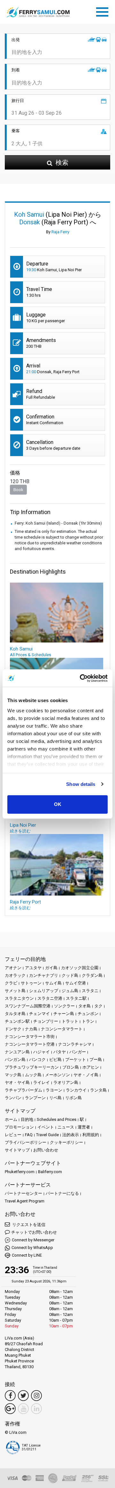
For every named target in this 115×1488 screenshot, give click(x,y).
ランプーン (35, 1097)
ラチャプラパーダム (23, 1090)
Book (18, 489)
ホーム (11, 1119)
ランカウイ (76, 1090)
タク (98, 1006)
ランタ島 (98, 1090)
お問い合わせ (45, 1150)
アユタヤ (33, 967)
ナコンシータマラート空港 (30, 1044)
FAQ (29, 1134)
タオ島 (84, 1006)
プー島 (95, 1059)
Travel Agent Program (24, 1201)
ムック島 (33, 1074)
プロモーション (19, 1127)
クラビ (11, 983)
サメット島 (15, 990)
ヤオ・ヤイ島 (17, 1082)
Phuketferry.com (19, 1171)
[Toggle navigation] (103, 11)
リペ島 (55, 1097)
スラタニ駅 (76, 998)
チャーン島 (63, 1013)
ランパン (13, 1097)
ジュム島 (70, 990)
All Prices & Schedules (30, 654)
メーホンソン (57, 1074)
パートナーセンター (23, 1193)
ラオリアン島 (65, 1082)
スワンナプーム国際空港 (27, 1006)
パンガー (77, 1051)
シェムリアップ (43, 990)
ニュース (65, 1127)
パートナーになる (62, 1193)
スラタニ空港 (49, 998)
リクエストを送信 (28, 1224)
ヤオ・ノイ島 (85, 1074)
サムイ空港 (75, 983)
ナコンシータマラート (61, 1029)
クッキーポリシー (66, 1142)
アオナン (13, 967)
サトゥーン (31, 983)
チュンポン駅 (17, 1021)
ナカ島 (31, 1029)
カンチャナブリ (43, 975)
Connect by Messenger (33, 1240)
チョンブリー (45, 1021)
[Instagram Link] (36, 1395)
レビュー (13, 1134)
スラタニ (90, 990)
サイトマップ (17, 1150)
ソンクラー (64, 1006)
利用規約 (90, 1134)
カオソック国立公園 (79, 967)
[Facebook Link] (10, 1395)
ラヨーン (54, 1090)
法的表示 (70, 1134)
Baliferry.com (50, 1171)
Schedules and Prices (56, 1119)
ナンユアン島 (17, 1051)
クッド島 (70, 975)
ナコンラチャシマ (74, 1044)
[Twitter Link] (23, 1395)
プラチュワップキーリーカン (32, 1067)
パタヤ (59, 1051)
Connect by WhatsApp (32, 1247)
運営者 (84, 1127)
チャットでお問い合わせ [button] (34, 1232)
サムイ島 (53, 983)
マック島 (13, 1074)
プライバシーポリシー (25, 1142)
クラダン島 (92, 975)
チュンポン (88, 1013)
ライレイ (41, 1082)
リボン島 (73, 1097)
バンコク (37, 1059)
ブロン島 (70, 1067)
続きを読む (20, 831)
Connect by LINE (27, 1255)
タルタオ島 (15, 1013)
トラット (70, 1021)
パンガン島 (15, 1059)
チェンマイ (39, 1013)
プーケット (75, 1059)
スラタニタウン (19, 998)
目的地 (27, 1119)
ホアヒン (90, 1067)
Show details (80, 784)
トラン (88, 1021)
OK (57, 804)
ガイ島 (51, 967)
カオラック (15, 975)
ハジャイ (41, 1051)
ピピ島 (55, 1059)
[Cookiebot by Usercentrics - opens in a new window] (81, 678)
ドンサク (13, 1029)
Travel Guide (47, 1134)
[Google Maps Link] (10, 1408)
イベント (45, 1127)
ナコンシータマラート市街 (30, 1036)
